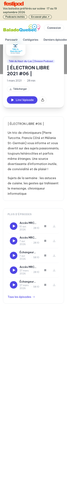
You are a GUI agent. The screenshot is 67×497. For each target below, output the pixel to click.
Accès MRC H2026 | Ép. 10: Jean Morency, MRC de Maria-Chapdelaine (29, 267)
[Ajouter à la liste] (45, 226)
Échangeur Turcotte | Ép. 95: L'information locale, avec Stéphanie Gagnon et (29, 282)
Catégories (30, 39)
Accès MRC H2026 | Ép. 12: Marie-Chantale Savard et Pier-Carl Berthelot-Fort (29, 223)
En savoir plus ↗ (40, 16)
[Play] (13, 226)
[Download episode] (54, 226)
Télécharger (20, 89)
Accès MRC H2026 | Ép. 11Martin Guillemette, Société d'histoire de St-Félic (28, 237)
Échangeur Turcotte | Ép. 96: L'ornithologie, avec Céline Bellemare (29, 252)
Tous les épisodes (19, 297)
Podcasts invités (15, 16)
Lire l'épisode (25, 100)
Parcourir (11, 39)
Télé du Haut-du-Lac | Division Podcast (31, 61)
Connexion (54, 28)
